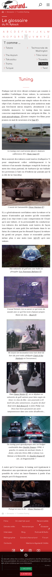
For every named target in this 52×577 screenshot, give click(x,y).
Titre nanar (42, 55)
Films (6, 521)
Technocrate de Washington (39, 49)
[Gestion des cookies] (26, 555)
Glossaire (10, 12)
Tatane (9, 48)
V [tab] (33, 37)
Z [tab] (48, 37)
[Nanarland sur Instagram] (30, 550)
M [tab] (48, 32)
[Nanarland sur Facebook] (13, 550)
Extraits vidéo (9, 526)
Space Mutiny (19, 394)
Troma (9, 64)
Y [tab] (44, 37)
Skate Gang (32, 154)
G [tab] (26, 32)
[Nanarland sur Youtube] (38, 550)
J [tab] (37, 32)
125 (35, 238)
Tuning (44, 64)
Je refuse (26, 574)
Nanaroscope (28, 526)
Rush (32, 315)
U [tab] (30, 37)
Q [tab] (15, 37)
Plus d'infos (47, 565)
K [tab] (41, 32)
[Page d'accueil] (3, 12)
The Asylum (12, 55)
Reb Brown (21, 406)
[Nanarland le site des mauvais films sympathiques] (14, 5)
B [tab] (7, 32)
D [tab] (15, 32)
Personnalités (42, 521)
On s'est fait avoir (22, 521)
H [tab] (30, 32)
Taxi (33, 120)
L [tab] (44, 32)
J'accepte (27, 568)
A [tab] (3, 32)
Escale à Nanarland (28, 538)
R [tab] (18, 37)
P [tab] (11, 37)
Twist (45, 68)
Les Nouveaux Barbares (29, 271)
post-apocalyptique (11, 116)
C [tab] (11, 32)
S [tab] (22, 37)
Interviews (8, 532)
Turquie (9, 68)
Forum (45, 538)
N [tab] (4, 37)
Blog (23, 532)
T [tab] (26, 37)
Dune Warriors (35, 207)
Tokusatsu (11, 59)
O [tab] (7, 37)
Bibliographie (9, 538)
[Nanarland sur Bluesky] (21, 550)
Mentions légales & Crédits (37, 543)
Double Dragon (29, 447)
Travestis (43, 59)
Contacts (7, 543)
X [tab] (41, 37)
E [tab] (18, 32)
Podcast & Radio (41, 532)
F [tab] (22, 32)
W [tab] (37, 37)
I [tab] (33, 32)
